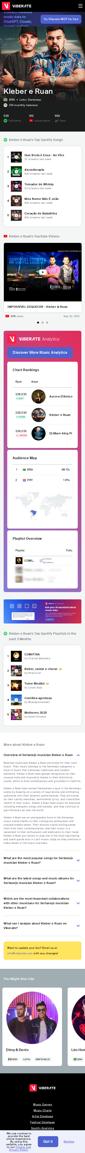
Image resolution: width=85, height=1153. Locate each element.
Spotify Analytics (42, 1128)
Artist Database (42, 1116)
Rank (18, 382)
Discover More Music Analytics (40, 352)
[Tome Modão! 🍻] (16, 685)
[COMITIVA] (16, 656)
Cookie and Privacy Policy (20, 1148)
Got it (48, 1141)
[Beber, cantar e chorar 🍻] (16, 671)
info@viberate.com (20, 953)
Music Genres (42, 1104)
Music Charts (43, 1110)
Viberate (16, 6)
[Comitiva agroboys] (16, 700)
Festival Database (42, 1122)
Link (41, 561)
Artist (34, 382)
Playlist (19, 550)
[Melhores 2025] (16, 714)
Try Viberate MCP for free (61, 19)
